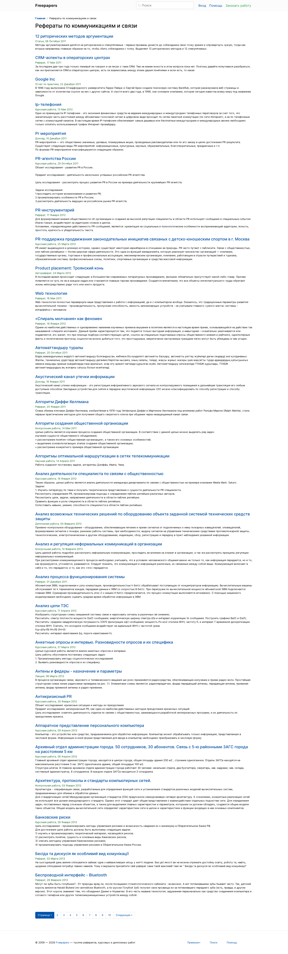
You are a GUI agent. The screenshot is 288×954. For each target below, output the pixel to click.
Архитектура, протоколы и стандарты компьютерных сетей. (93, 780)
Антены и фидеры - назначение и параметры (78, 671)
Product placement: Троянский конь (69, 268)
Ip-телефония (48, 104)
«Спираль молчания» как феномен (68, 318)
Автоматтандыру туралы (59, 347)
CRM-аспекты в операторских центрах (72, 57)
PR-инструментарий (54, 210)
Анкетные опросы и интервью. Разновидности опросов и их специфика (104, 642)
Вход (202, 5)
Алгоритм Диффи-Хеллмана (62, 401)
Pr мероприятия (50, 133)
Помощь (215, 5)
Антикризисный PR (53, 696)
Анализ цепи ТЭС (52, 605)
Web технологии (51, 293)
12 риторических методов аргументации (74, 36)
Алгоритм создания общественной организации (81, 423)
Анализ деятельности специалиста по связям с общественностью (99, 473)
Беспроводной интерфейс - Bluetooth (71, 875)
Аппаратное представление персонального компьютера (89, 725)
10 (109, 915)
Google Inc (45, 79)
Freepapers (62, 942)
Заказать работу (238, 5)
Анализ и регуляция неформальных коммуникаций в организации (98, 544)
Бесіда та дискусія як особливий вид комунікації (82, 853)
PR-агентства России (55, 158)
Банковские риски (52, 817)
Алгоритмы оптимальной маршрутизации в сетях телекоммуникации (102, 456)
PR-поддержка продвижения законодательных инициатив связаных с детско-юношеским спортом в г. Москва (142, 239)
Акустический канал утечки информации (75, 376)
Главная (40, 18)
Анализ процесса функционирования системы (80, 576)
